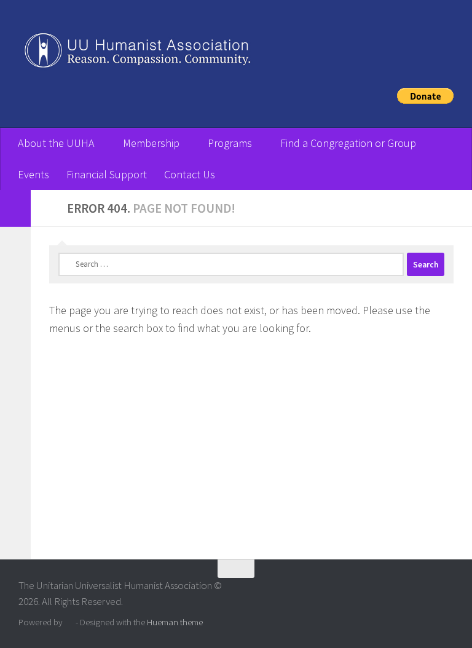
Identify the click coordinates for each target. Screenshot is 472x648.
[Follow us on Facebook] (445, 592)
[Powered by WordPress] (69, 622)
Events (33, 174)
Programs (230, 143)
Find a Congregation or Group (348, 143)
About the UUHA (56, 143)
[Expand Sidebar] (15, 208)
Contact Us (189, 174)
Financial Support (106, 174)
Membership (151, 143)
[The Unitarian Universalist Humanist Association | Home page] (236, 53)
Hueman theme (175, 622)
